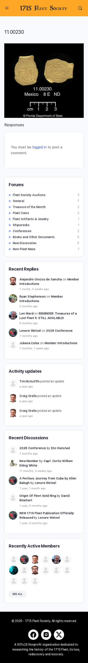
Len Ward (26, 313)
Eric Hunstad (60, 448)
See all (17, 594)
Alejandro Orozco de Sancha (40, 279)
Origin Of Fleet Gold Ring (37, 495)
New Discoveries (25, 243)
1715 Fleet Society (43, 8)
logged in (39, 147)
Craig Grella (28, 396)
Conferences (22, 231)
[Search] (80, 8)
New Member (28, 461)
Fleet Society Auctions (29, 195)
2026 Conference (59, 330)
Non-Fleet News (24, 249)
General (18, 201)
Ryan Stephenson (32, 296)
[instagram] (46, 635)
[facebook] (33, 635)
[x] (59, 635)
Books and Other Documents (34, 237)
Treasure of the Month (29, 207)
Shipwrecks (21, 225)
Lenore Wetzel (30, 330)
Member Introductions (61, 343)
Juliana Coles (29, 343)
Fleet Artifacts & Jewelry (31, 219)
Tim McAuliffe (29, 381)
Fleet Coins (21, 213)
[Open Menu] (6, 8)
